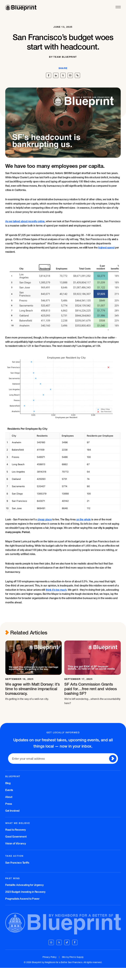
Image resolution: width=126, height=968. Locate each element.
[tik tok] (67, 942)
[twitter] (59, 942)
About (8, 797)
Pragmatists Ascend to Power (22, 898)
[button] (118, 7)
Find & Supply (76, 957)
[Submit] (112, 758)
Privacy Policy (49, 957)
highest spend (106, 247)
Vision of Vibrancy (15, 843)
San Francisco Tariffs (17, 862)
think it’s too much (56, 589)
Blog (7, 783)
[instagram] (51, 942)
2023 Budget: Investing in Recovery (25, 891)
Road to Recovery (15, 829)
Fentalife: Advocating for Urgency (24, 885)
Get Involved (12, 810)
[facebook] (74, 942)
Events (9, 790)
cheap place (44, 519)
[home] (20, 7)
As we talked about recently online (25, 221)
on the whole (83, 519)
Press (8, 803)
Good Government (15, 836)
